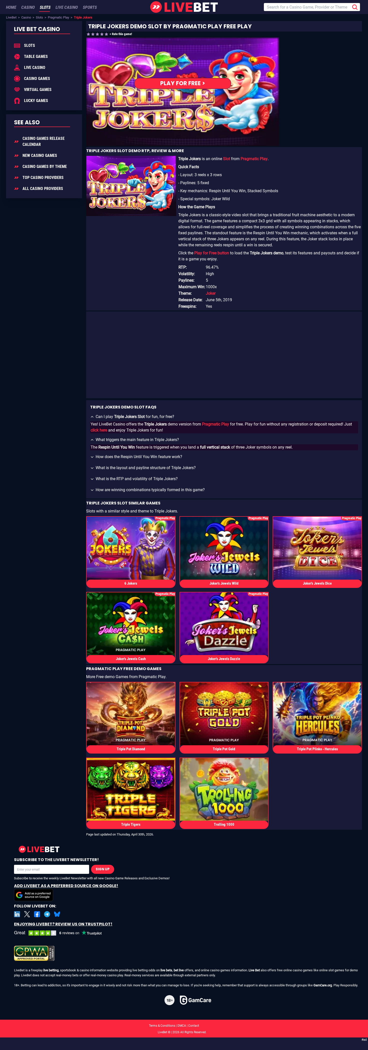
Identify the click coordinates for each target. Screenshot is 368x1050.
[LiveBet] (184, 7)
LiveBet (11, 17)
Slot (226, 158)
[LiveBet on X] (27, 914)
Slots (39, 17)
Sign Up (103, 869)
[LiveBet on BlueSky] (57, 914)
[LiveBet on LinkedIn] (17, 914)
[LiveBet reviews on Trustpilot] (61, 933)
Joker (211, 293)
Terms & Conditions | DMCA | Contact (184, 1025)
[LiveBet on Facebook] (37, 914)
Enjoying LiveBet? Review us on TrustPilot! (63, 924)
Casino (26, 17)
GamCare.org (322, 985)
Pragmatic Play (58, 17)
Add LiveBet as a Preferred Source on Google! (66, 886)
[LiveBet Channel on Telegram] (47, 914)
